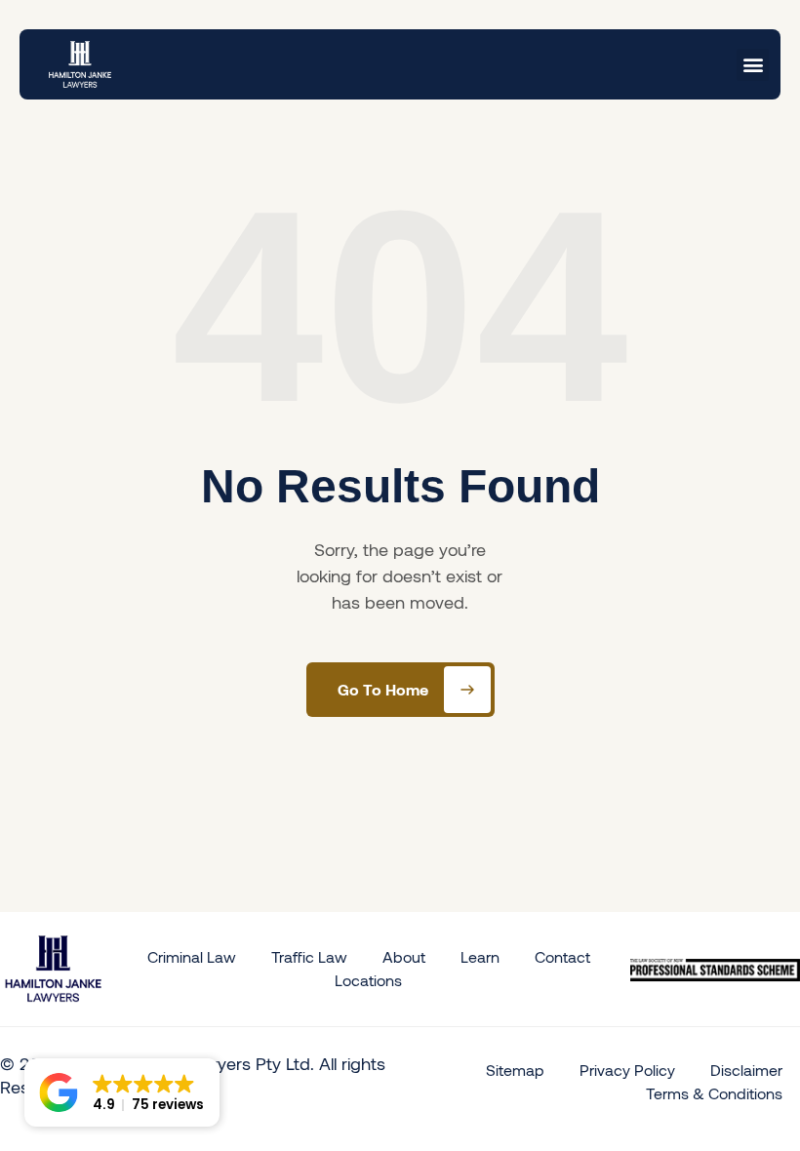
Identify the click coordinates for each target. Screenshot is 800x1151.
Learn (480, 956)
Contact (562, 956)
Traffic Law (309, 956)
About (403, 956)
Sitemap (515, 1069)
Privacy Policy (627, 1069)
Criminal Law (191, 956)
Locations (368, 980)
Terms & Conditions (714, 1093)
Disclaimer (746, 1069)
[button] (753, 65)
